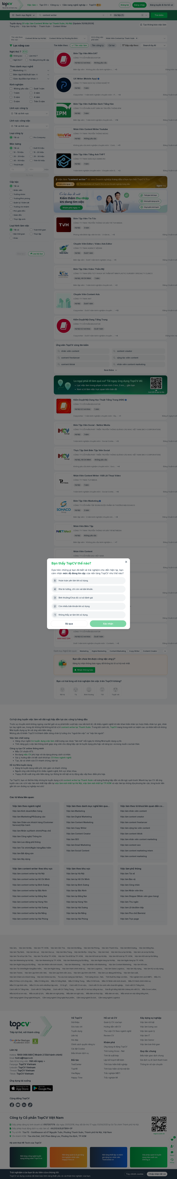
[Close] (126, 562)
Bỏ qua (69, 623)
